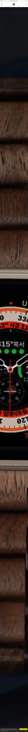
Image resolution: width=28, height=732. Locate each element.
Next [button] (25, 369)
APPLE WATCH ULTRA (9, 372)
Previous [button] (2, 369)
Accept (23, 729)
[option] (14, 369)
